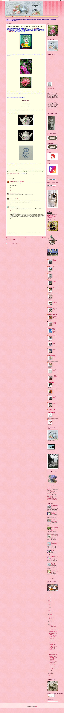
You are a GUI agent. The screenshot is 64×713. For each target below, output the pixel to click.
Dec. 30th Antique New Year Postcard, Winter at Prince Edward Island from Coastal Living (54, 520)
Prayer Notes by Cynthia (51, 412)
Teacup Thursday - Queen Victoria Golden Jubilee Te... (53, 645)
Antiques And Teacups (20, 163)
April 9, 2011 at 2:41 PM (16, 206)
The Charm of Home (51, 287)
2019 (49, 600)
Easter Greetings (51, 627)
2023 (49, 594)
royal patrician (39, 174)
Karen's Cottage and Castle (52, 375)
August (50, 618)
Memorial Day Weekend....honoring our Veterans (54, 571)
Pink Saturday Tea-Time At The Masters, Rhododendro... (53, 652)
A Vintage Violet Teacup (55, 295)
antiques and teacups (12, 174)
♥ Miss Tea (11, 206)
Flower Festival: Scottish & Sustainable (55, 261)
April (50, 624)
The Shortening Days (54, 288)
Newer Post (8, 237)
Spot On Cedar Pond (51, 395)
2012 (49, 610)
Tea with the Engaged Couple (55, 302)
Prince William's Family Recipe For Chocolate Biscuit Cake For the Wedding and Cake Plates (54, 529)
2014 (49, 607)
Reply (10, 190)
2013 (49, 608)
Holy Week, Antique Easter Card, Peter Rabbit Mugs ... (53, 638)
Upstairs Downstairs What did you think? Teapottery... (53, 649)
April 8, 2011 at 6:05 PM (20, 181)
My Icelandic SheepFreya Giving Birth (54, 397)
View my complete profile (50, 88)
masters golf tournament (20, 174)
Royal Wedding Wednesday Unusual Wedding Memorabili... (52, 659)
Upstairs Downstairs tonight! (53, 650)
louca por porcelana (51, 321)
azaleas (16, 174)
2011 (49, 611)
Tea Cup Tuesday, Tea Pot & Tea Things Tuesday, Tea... (53, 647)
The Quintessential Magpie (13, 181)
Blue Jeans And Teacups (51, 328)
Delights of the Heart (51, 266)
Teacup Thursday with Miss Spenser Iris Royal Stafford (53, 657)
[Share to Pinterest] (26, 173)
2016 (49, 604)
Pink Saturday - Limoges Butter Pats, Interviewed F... (53, 668)
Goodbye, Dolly (55, 273)
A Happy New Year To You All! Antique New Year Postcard (54, 513)
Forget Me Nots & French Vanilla (55, 404)
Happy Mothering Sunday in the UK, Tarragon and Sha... (53, 666)
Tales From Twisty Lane (51, 409)
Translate (54, 186)
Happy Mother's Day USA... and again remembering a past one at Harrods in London (52, 499)
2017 (49, 603)
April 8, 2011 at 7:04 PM (16, 193)
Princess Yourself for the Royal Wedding (53, 634)
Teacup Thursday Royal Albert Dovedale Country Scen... (53, 632)
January (50, 673)
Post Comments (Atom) (13, 239)
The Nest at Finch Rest (51, 368)
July (50, 620)
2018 (49, 601)
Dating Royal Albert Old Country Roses (54, 506)
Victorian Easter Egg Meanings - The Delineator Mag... (53, 629)
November (50, 614)
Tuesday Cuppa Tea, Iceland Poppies (53, 550)
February (50, 672)
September (50, 617)
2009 (49, 676)
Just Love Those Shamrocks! (55, 370)
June (50, 621)
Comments (50, 696)
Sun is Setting (54, 281)
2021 (49, 597)
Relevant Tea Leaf (50, 307)
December (50, 612)
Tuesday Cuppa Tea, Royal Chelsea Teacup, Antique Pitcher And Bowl (54, 543)
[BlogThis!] (23, 173)
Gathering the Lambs (54, 413)
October (50, 615)
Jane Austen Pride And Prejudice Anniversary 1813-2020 (55, 384)
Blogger (36, 706)
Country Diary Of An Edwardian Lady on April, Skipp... (53, 664)
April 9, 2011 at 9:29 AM (16, 198)
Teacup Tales (50, 402)
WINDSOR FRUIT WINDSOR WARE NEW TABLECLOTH (55, 317)
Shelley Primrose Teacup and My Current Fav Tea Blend (51, 496)
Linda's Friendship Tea (51, 355)
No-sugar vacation (55, 389)
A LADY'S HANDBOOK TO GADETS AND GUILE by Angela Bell (55, 331)
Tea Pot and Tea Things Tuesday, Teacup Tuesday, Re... (53, 662)
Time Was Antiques (51, 382)
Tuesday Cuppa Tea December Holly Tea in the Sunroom (54, 563)
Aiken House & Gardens (51, 335)
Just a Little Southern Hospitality (51, 280)
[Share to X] (24, 173)
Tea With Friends (50, 273)
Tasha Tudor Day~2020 (54, 363)
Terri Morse (11, 193)
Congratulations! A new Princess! (54, 557)
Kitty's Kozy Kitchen (51, 300)
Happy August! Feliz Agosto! (54, 323)
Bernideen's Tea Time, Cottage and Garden (52, 315)
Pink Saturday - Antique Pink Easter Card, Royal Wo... (53, 640)
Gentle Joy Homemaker (51, 348)
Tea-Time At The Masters (11, 31)
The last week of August (50, 491)
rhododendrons (35, 174)
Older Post (44, 237)
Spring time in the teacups (55, 420)
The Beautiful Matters (51, 389)
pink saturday (25, 174)
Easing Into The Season (51, 410)
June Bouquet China (54, 356)
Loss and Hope (54, 349)
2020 (49, 598)
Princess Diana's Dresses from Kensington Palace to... (53, 655)
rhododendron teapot (30, 174)
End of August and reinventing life (51, 493)
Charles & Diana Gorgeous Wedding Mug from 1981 (52, 626)
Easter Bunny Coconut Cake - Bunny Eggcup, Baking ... (53, 642)
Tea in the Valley (50, 294)
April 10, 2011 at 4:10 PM (16, 213)
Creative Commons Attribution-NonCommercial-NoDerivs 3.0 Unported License (52, 216)
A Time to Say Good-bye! (54, 343)
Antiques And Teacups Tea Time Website (15, 16)
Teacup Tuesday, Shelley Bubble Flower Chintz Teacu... (53, 636)
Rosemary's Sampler (51, 259)
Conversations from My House (52, 419)
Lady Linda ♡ (50, 362)
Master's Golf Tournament (33, 28)
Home (26, 16)
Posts (49, 694)
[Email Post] (21, 173)
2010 (49, 675)
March (50, 670)
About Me (31, 16)
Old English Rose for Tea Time (55, 377)
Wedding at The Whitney (55, 309)
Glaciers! (54, 267)
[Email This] (22, 173)
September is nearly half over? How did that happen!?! (54, 536)
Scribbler (11, 198)
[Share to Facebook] (25, 173)
